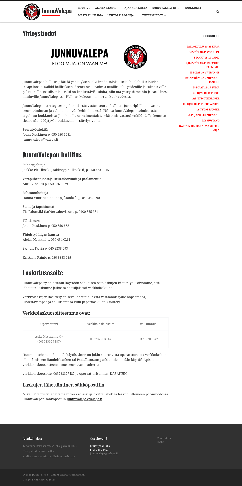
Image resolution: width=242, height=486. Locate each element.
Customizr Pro (47, 480)
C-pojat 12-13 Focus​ (206, 93)
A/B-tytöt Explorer (205, 98)
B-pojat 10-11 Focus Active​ (201, 104)
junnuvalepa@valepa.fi (84, 399)
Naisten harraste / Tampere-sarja (199, 128)
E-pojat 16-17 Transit (204, 72)
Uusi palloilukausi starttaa (39, 451)
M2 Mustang (210, 120)
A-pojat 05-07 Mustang (203, 115)
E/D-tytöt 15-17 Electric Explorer (202, 65)
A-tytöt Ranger (208, 109)
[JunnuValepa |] (31, 10)
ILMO (160, 441)
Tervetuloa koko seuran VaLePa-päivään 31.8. (50, 446)
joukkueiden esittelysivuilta (79, 120)
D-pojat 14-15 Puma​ (206, 87)
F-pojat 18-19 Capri (206, 57)
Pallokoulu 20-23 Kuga (203, 46)
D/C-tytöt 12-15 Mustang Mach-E (202, 80)
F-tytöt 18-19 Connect (203, 52)
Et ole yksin (164, 438)
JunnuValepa (40, 474)
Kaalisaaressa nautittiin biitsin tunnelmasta (49, 456)
